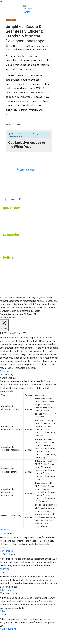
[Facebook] (5, 199)
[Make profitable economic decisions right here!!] (26, 173)
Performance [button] (6, 551)
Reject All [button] (31, 314)
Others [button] (3, 611)
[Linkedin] (12, 199)
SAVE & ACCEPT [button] (8, 629)
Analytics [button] (4, 569)
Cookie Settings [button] (8, 314)
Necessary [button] (5, 371)
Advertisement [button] (7, 590)
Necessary (7, 374)
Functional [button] (5, 529)
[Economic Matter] (29, 9)
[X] (19, 199)
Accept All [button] (21, 314)
